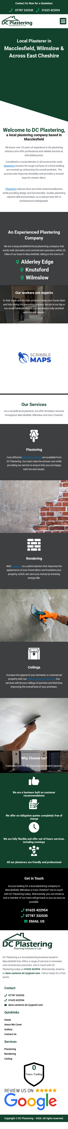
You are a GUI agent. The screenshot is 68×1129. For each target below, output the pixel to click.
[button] (63, 21)
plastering (9, 165)
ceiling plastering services (41, 678)
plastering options (32, 457)
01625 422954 (32, 969)
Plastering (11, 189)
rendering (16, 566)
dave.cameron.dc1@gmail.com (22, 973)
